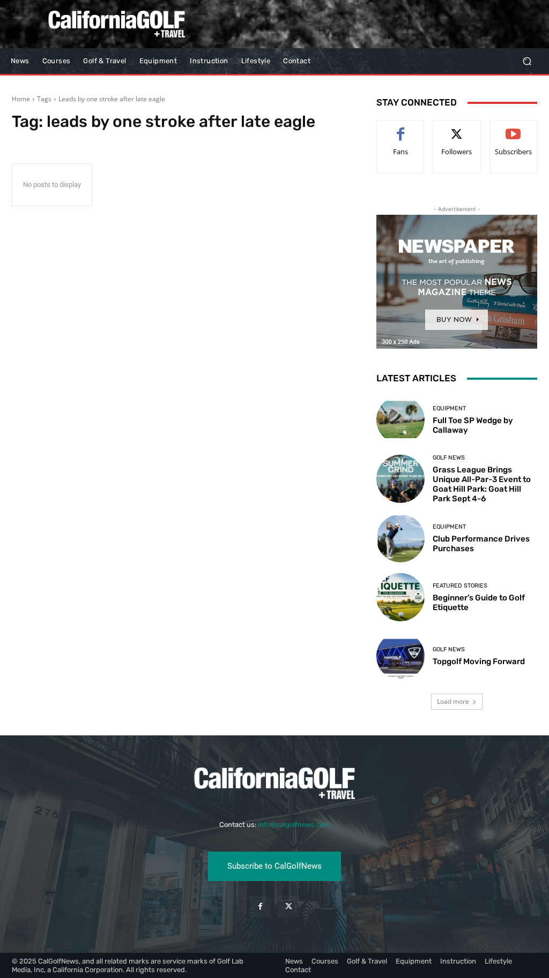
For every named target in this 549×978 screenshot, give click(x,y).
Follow (457, 128)
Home (21, 98)
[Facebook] (260, 906)
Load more (453, 701)
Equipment (449, 408)
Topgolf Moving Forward (479, 661)
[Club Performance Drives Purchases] (400, 538)
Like (401, 128)
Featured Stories (460, 586)
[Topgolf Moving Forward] (400, 656)
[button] (526, 61)
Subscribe (513, 128)
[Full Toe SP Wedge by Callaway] (400, 420)
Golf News (449, 458)
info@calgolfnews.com (294, 825)
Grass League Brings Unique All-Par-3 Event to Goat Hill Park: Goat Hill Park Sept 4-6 (482, 484)
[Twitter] (288, 906)
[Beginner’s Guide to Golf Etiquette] (400, 597)
